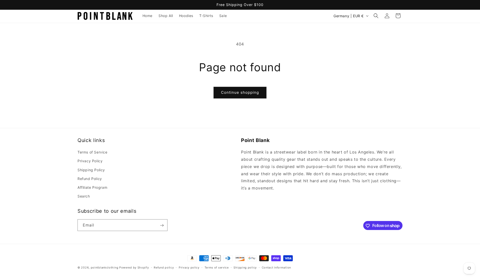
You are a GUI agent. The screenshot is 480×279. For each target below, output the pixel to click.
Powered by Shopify (134, 267)
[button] (376, 15)
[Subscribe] (161, 225)
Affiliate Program (92, 187)
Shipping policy (245, 267)
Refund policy (164, 267)
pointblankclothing (104, 267)
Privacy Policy (90, 161)
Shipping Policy (91, 170)
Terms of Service (93, 152)
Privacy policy (189, 267)
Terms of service (216, 267)
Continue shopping (240, 92)
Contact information (276, 267)
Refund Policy (90, 178)
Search (84, 196)
